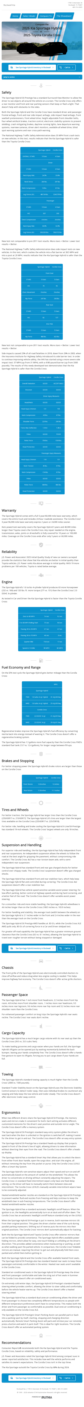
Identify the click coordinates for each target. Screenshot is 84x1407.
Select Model (29, 16)
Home (15, 16)
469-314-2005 (77, 7)
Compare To (46, 16)
